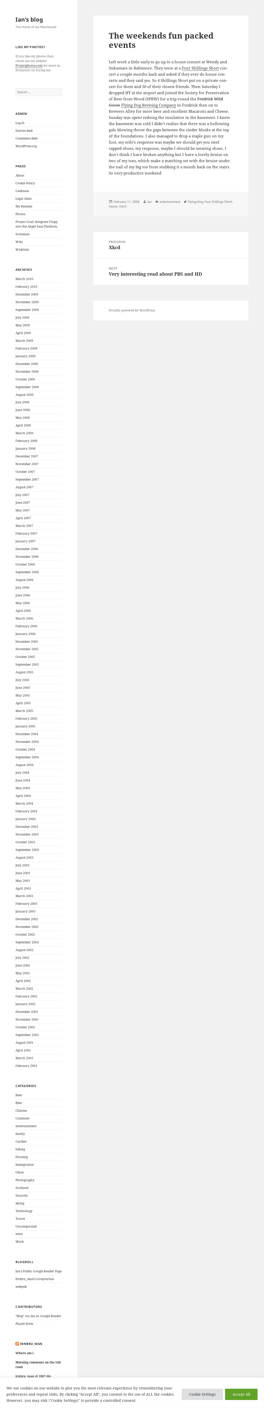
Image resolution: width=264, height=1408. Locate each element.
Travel (20, 1218)
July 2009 (22, 317)
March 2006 (24, 618)
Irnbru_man (31, 1344)
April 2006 (23, 611)
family (20, 1134)
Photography (25, 1180)
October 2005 (25, 657)
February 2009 (26, 348)
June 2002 (22, 965)
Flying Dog (195, 201)
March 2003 (24, 896)
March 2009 (24, 340)
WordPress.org (26, 146)
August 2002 (24, 950)
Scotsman (22, 234)
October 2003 (25, 842)
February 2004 (26, 811)
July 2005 (22, 680)
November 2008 (27, 371)
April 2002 (23, 981)
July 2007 (22, 495)
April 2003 (23, 888)
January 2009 (25, 356)
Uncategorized (26, 1226)
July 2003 (22, 865)
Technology (23, 1211)
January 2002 (25, 1004)
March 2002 (24, 988)
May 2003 (22, 881)
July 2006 (22, 587)
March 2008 (24, 433)
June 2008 (22, 410)
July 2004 (22, 772)
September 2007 (27, 479)
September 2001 (27, 1035)
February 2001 (26, 1066)
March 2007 (24, 526)
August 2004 (24, 765)
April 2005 (23, 703)
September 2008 (27, 387)
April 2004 (23, 796)
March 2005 (24, 711)
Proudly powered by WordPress (132, 310)
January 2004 (25, 819)
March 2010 (24, 279)
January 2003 (25, 911)
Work (19, 1241)
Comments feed (26, 138)
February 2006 (26, 626)
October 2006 (25, 564)
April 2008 (23, 425)
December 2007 (26, 456)
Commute (22, 1118)
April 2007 (23, 518)
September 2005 (27, 664)
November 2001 (27, 1019)
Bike (18, 1103)
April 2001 (23, 1050)
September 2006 (27, 572)
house (113, 206)
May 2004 (22, 788)
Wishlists (22, 249)
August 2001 (24, 1042)
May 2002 (22, 973)
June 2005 (22, 687)
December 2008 (26, 364)
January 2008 (25, 448)
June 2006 (22, 595)
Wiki (19, 242)
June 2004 (22, 780)
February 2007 (26, 533)
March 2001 (24, 1058)
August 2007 (24, 487)
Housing (21, 1157)
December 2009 (26, 294)
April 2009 (23, 333)
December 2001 (26, 1012)
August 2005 (24, 672)
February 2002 (26, 996)
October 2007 (25, 472)
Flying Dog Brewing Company (148, 105)
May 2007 (22, 510)
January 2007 (25, 541)
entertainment (26, 1126)
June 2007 (22, 502)
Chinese (21, 1110)
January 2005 (25, 726)
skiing (19, 1203)
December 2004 (26, 734)
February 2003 (26, 903)
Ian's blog (29, 19)
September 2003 (27, 850)
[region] (132, 1392)
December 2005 (26, 641)
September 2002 (27, 942)
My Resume (23, 206)
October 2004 (25, 749)
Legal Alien (23, 198)
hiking (20, 1149)
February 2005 (26, 718)
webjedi (21, 1286)
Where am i (24, 1353)
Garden (21, 1141)
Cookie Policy (25, 183)
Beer (18, 1095)
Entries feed (23, 130)
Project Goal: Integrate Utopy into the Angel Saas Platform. (36, 224)
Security (21, 1195)
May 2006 (22, 603)
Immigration (24, 1164)
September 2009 (27, 310)
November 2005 (27, 649)
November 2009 (27, 302)
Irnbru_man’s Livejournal (34, 1279)
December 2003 (26, 826)
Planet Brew (24, 1324)
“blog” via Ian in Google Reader (38, 1316)
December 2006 (26, 549)
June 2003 (22, 873)
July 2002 (22, 957)
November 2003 (27, 834)
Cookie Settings (202, 1394)
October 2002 (25, 934)
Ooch (123, 206)
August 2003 (24, 857)
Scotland (21, 1188)
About (19, 175)
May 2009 (22, 325)
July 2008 (22, 402)
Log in (19, 123)
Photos (20, 214)
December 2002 (26, 919)
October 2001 (25, 1027)
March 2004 (24, 803)
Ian (149, 201)
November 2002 (27, 927)
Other (19, 1172)
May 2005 (22, 695)
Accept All (241, 1394)
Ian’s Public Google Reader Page (38, 1271)
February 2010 (26, 286)
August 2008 (24, 395)
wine (19, 1234)
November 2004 (27, 742)
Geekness (22, 191)
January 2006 (25, 634)
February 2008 (26, 441)
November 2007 (27, 464)
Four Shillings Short (200, 68)
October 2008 (25, 379)
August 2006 (24, 580)
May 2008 (22, 417)
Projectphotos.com (29, 65)
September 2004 (27, 757)
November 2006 (27, 556)
